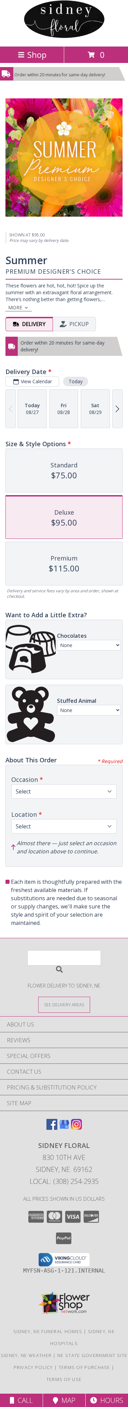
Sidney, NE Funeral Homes (47, 1331)
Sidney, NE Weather (26, 1355)
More (15, 307)
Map (66, 1400)
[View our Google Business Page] (64, 1128)
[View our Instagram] (76, 1128)
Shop (36, 54)
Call (23, 1400)
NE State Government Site (92, 1355)
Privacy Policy (33, 1367)
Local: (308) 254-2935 (64, 1181)
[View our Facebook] (51, 1128)
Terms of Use (64, 1379)
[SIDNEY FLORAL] (64, 36)
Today (76, 381)
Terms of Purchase (84, 1367)
